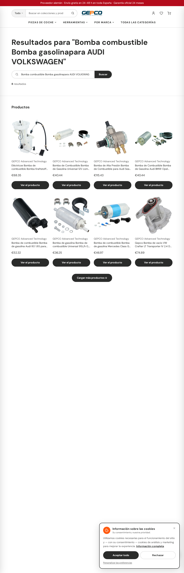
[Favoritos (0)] (161, 13)
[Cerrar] (174, 528)
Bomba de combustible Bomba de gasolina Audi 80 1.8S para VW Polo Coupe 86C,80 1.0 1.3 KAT (29, 244)
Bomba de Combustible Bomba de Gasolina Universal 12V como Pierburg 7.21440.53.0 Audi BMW (71, 167)
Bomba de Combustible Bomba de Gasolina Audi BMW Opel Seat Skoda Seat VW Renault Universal (153, 167)
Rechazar (158, 555)
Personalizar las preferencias (117, 562)
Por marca (103, 22)
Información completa (150, 546)
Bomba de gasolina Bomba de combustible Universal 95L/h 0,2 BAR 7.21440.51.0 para (71, 244)
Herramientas (74, 22)
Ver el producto (30, 185)
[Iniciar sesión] (153, 13)
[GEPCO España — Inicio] (92, 13)
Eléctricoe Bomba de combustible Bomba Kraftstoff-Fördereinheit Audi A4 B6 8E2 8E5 (30, 167)
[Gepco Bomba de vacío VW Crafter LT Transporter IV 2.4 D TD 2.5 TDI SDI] (153, 215)
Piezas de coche (41, 22)
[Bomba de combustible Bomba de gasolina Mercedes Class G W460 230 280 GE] (112, 215)
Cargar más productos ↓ (92, 277)
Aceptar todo (121, 555)
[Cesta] (169, 13)
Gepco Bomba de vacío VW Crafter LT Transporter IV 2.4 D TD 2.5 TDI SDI (152, 244)
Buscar (103, 74)
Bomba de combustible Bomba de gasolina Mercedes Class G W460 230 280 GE (112, 244)
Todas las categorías (138, 22)
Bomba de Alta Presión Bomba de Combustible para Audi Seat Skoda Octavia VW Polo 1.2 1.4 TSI (112, 167)
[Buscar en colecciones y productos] (72, 13)
